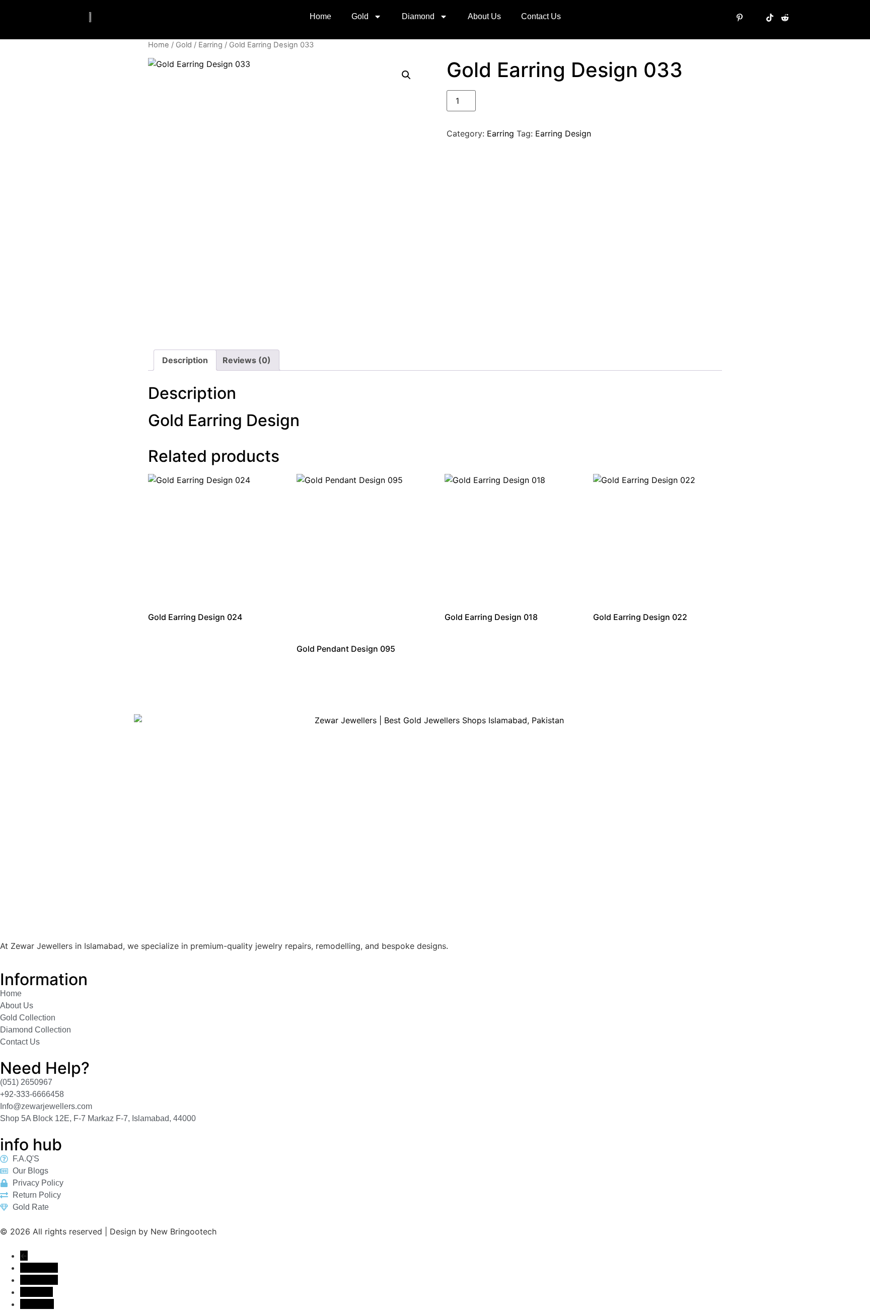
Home (320, 16)
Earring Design (563, 133)
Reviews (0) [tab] (247, 360)
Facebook (39, 1268)
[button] (406, 75)
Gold (360, 16)
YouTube (36, 1292)
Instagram (39, 1280)
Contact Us (541, 16)
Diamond (418, 16)
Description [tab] (185, 360)
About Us (484, 16)
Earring (210, 44)
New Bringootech (183, 1231)
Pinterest (37, 1304)
